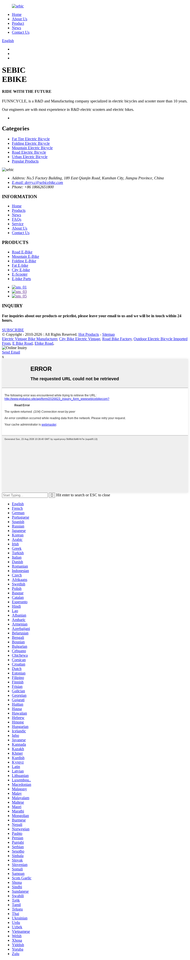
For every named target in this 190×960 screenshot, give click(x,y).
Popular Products (25, 161)
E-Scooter (19, 274)
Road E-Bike (22, 252)
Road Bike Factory (117, 339)
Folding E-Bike (24, 261)
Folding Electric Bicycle (31, 143)
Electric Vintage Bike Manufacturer (29, 339)
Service (18, 224)
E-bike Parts (21, 279)
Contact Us (20, 32)
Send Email (11, 352)
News (16, 28)
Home (17, 14)
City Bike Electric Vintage (79, 339)
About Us (19, 19)
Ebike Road (44, 343)
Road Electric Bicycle (29, 152)
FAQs (16, 219)
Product (18, 23)
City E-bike (21, 270)
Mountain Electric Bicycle (32, 148)
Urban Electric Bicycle (30, 157)
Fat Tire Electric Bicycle (31, 139)
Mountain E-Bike (25, 256)
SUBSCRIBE (13, 330)
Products (18, 210)
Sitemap (108, 334)
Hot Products (88, 334)
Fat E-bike (20, 265)
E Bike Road (22, 343)
